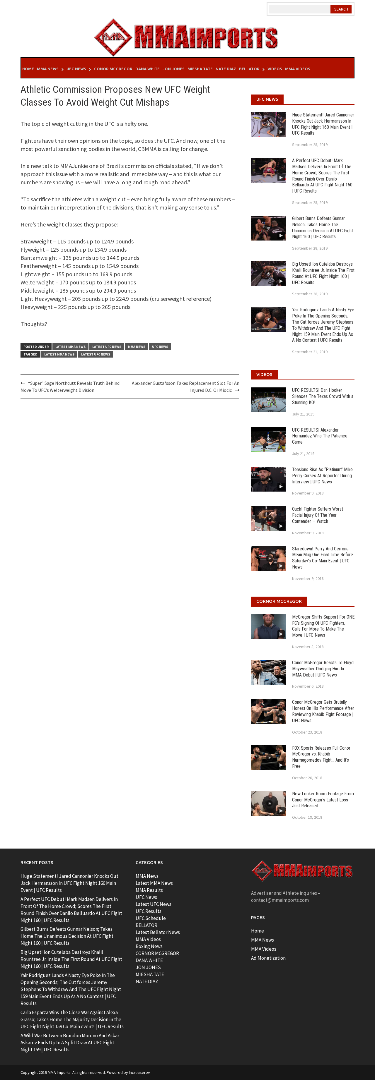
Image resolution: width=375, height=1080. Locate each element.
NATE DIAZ (147, 981)
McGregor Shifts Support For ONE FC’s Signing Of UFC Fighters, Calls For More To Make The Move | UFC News (323, 626)
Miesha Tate (200, 69)
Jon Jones (174, 69)
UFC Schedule (151, 918)
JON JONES (148, 967)
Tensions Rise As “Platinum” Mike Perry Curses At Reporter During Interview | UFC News (322, 476)
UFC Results (148, 911)
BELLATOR (146, 925)
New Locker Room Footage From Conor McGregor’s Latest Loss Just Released (323, 800)
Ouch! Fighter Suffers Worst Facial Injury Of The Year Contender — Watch (317, 515)
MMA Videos (297, 69)
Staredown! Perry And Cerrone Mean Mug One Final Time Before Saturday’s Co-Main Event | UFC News (322, 558)
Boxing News (149, 946)
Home (28, 69)
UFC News (76, 69)
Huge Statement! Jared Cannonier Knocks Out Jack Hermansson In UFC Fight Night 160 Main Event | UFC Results (323, 124)
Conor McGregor (113, 69)
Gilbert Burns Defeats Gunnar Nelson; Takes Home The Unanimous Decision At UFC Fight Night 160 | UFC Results (322, 227)
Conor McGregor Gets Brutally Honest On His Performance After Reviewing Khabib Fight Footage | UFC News (323, 711)
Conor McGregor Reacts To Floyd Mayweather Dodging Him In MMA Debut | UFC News (323, 669)
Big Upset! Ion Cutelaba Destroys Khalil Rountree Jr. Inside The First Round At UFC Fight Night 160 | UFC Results (323, 273)
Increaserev (139, 1072)
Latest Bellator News (158, 932)
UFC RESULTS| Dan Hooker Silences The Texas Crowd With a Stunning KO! (322, 396)
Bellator (249, 69)
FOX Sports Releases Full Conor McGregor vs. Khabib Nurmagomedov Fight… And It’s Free (321, 757)
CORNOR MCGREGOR (157, 953)
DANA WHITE (149, 960)
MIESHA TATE (150, 974)
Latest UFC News (106, 346)
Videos (274, 69)
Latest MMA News (70, 346)
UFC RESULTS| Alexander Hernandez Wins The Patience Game (319, 436)
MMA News (48, 69)
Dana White (147, 69)
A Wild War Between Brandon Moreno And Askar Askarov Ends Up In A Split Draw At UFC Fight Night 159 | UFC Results (70, 1042)
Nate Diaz (226, 69)
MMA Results (149, 890)
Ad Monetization (268, 958)
